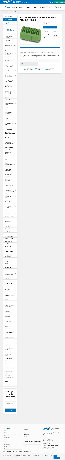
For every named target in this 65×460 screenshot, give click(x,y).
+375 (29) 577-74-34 (48, 439)
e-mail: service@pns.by (47, 448)
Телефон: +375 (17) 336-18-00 (48, 436)
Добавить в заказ (51, 27)
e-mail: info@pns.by (47, 443)
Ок (55, 455)
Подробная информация (29, 63)
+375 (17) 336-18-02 (49, 440)
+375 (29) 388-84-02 (48, 438)
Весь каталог (9, 16)
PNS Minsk (47, 442)
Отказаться (57, 457)
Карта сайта (45, 450)
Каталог (8, 7)
